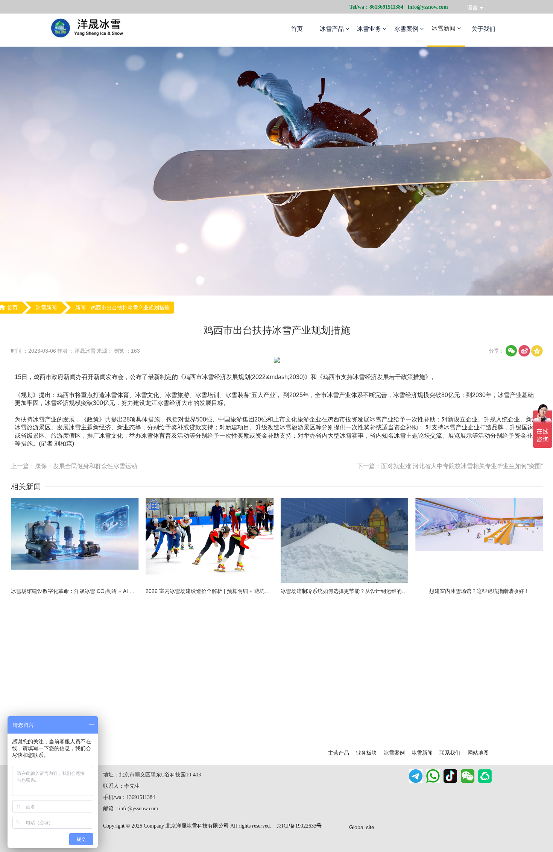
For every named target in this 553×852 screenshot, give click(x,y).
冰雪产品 (332, 29)
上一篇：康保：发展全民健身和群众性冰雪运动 (74, 466)
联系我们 (449, 753)
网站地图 (478, 753)
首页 (297, 29)
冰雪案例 (407, 29)
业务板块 (366, 753)
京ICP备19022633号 (299, 826)
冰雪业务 (370, 29)
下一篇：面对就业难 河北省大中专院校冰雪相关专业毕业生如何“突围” (450, 466)
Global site (361, 827)
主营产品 (338, 753)
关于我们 (483, 29)
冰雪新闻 (444, 28)
